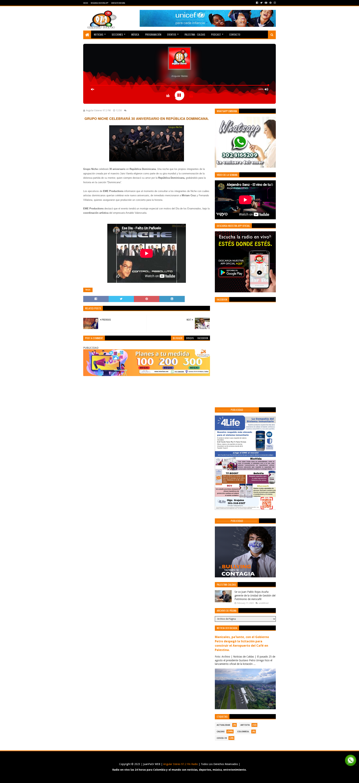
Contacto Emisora (118, 2)
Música (135, 34)
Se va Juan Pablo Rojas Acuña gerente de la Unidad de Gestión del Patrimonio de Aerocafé (254, 595)
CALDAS (221, 731)
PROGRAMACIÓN (153, 34)
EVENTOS (171, 34)
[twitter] (261, 3)
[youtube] (266, 3)
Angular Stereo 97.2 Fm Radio (180, 764)
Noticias (98, 34)
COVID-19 (222, 738)
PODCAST (216, 34)
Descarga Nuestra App (99, 2)
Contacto (234, 34)
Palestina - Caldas (195, 34)
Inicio (85, 2)
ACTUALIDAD (223, 725)
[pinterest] (270, 3)
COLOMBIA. (243, 731)
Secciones (117, 34)
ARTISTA (245, 725)
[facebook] (257, 3)
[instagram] (274, 3)
